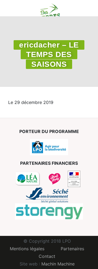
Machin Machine (58, 264)
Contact (47, 256)
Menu (12, 8)
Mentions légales (27, 248)
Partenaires (72, 248)
